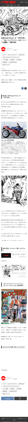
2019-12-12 (9, 48)
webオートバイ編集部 (11, 49)
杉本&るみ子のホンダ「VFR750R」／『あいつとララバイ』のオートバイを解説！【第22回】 (13, 40)
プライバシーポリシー (11, 418)
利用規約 (3, 418)
